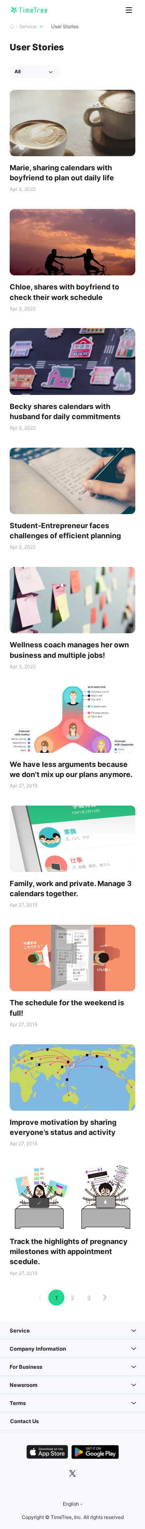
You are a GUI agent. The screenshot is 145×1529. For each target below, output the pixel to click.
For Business (26, 1367)
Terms (18, 1403)
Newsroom (23, 1385)
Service (20, 1330)
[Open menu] (128, 10)
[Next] (105, 1297)
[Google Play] (95, 1452)
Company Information (38, 1348)
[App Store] (47, 1452)
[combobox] (72, 1504)
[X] (72, 1473)
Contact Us (24, 1421)
